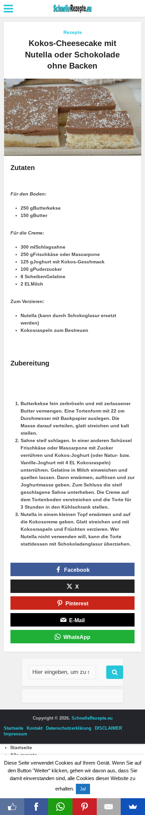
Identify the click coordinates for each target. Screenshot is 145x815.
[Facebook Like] (12, 806)
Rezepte (72, 32)
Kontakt (34, 728)
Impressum (15, 733)
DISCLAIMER (108, 728)
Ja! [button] (83, 788)
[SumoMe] (133, 806)
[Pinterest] (84, 806)
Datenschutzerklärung (68, 728)
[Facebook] (36, 806)
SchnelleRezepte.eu (92, 718)
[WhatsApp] (60, 806)
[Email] (109, 806)
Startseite (13, 728)
